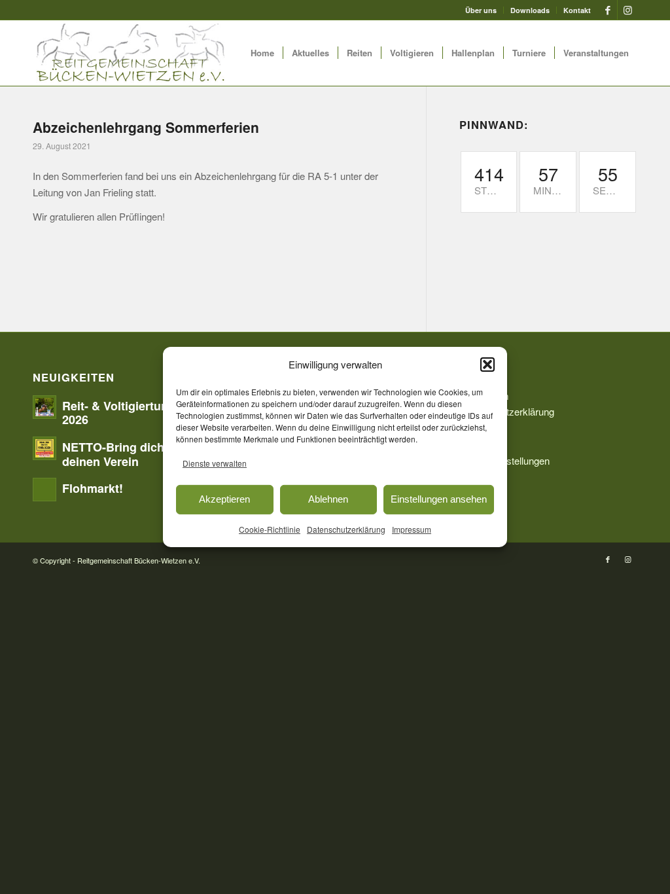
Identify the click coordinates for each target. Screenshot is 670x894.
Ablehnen (328, 499)
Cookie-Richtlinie (269, 528)
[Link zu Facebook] (607, 10)
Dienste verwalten (215, 463)
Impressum (411, 528)
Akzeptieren (224, 499)
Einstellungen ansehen (439, 499)
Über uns (481, 10)
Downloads (530, 10)
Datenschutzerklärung (346, 528)
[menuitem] (481, 10)
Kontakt (577, 10)
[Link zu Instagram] (627, 10)
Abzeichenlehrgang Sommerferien (146, 127)
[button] (487, 364)
